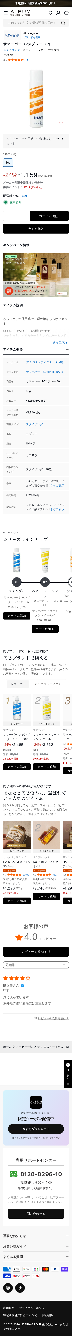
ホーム (7, 1046)
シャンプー (17, 591)
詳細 (25, 195)
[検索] (63, 22)
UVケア (41, 49)
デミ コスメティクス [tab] (47, 684)
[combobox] (36, 23)
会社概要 (47, 1315)
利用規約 (8, 1308)
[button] (16, 60)
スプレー (28, 49)
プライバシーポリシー (33, 1308)
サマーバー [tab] (18, 684)
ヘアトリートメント (45, 598)
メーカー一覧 (24, 1046)
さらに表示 (57, 485)
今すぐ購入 (36, 229)
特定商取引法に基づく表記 (20, 1315)
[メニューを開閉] (5, 12)
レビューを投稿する (36, 951)
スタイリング (11, 49)
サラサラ (53, 49)
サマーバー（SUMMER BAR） (45, 371)
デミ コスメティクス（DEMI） (45, 362)
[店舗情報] (50, 12)
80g (8, 162)
